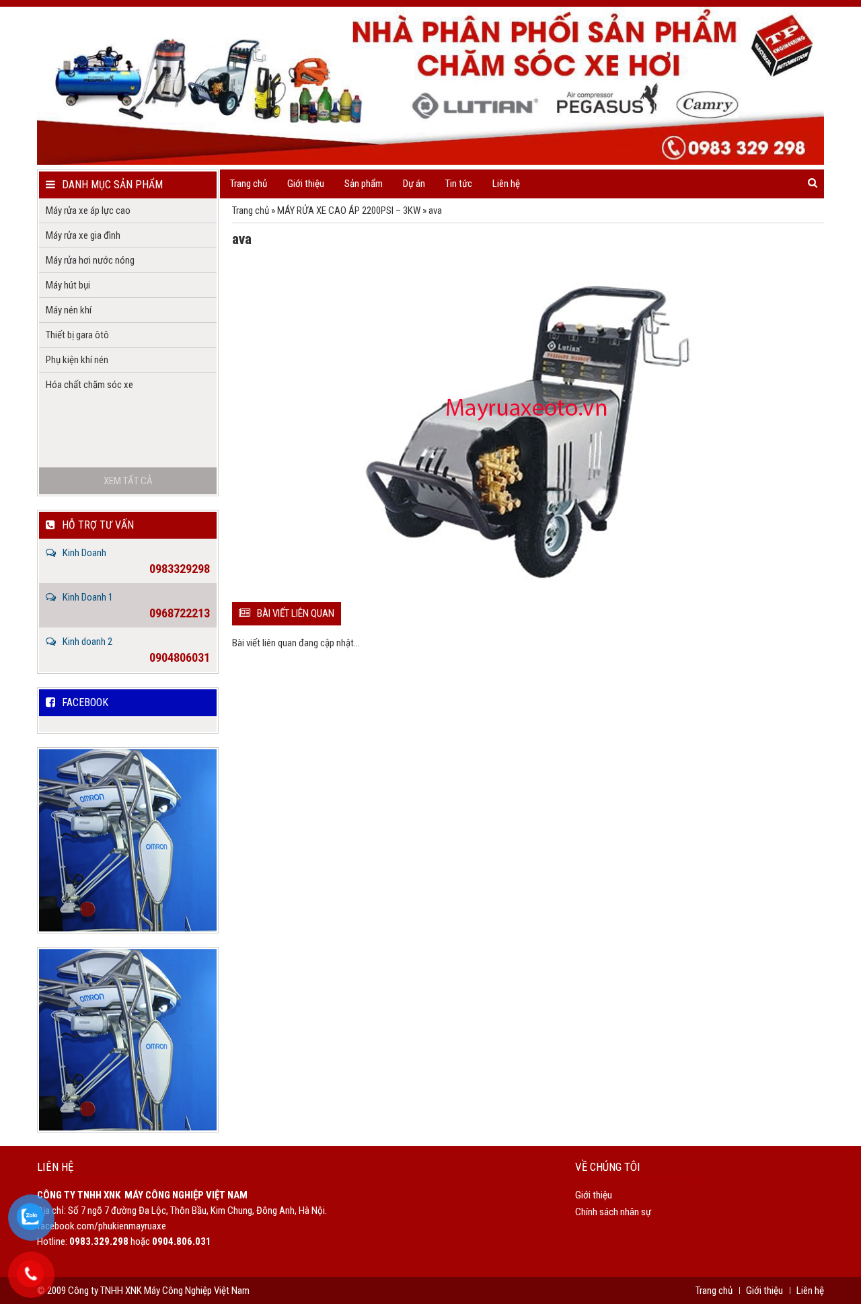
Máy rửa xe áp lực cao (88, 210)
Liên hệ (506, 184)
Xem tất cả (128, 481)
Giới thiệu (305, 184)
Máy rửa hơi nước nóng (90, 260)
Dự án (414, 184)
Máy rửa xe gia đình (83, 235)
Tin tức (458, 184)
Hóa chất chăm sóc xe (89, 385)
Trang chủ (248, 184)
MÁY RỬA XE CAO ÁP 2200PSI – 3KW (348, 210)
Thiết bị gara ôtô (77, 335)
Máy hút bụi (68, 285)
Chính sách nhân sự (613, 1212)
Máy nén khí (68, 310)
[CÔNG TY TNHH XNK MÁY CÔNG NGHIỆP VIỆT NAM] (430, 86)
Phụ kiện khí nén (77, 360)
